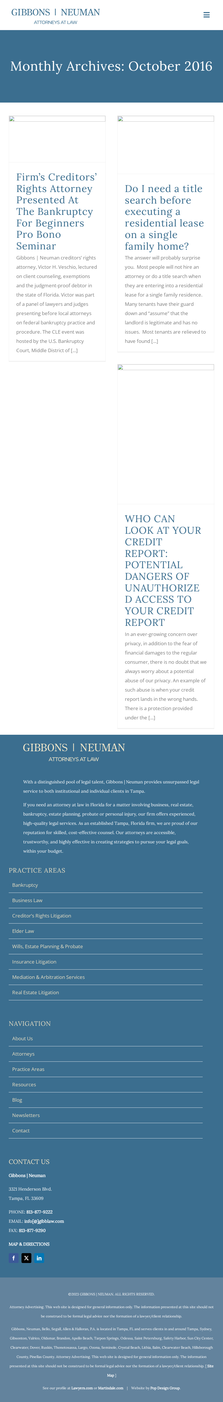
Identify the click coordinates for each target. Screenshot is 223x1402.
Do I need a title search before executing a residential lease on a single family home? (164, 217)
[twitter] (26, 1258)
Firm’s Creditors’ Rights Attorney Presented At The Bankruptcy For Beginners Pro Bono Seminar (56, 211)
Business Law (27, 900)
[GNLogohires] (56, 11)
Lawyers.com (82, 1388)
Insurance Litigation (34, 961)
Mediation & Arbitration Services (48, 977)
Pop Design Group (165, 1388)
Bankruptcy (25, 885)
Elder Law (23, 931)
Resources (24, 1084)
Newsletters (26, 1115)
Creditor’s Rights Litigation (41, 915)
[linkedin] (39, 1258)
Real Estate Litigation (35, 992)
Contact (21, 1130)
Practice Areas (28, 1069)
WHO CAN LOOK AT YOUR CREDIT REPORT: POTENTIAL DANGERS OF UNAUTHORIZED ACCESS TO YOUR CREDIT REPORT (163, 570)
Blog (17, 1099)
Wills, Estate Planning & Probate (47, 946)
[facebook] (14, 1258)
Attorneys (23, 1053)
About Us (22, 1038)
